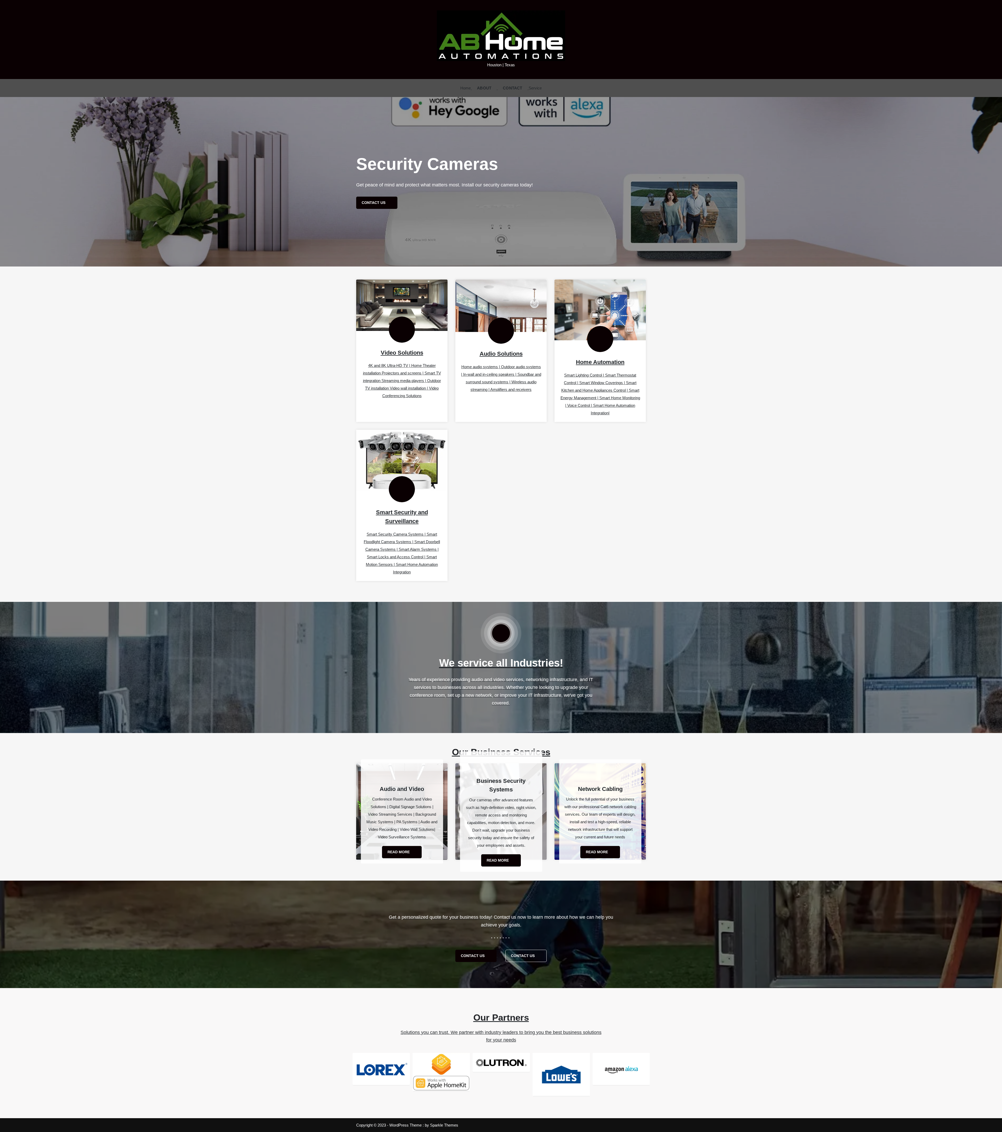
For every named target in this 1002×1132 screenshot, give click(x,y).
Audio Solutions (501, 353)
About (484, 88)
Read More (399, 852)
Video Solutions (402, 352)
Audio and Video (402, 789)
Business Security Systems (501, 785)
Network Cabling (600, 789)
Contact (512, 88)
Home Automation (600, 362)
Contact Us (473, 956)
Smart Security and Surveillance (402, 516)
